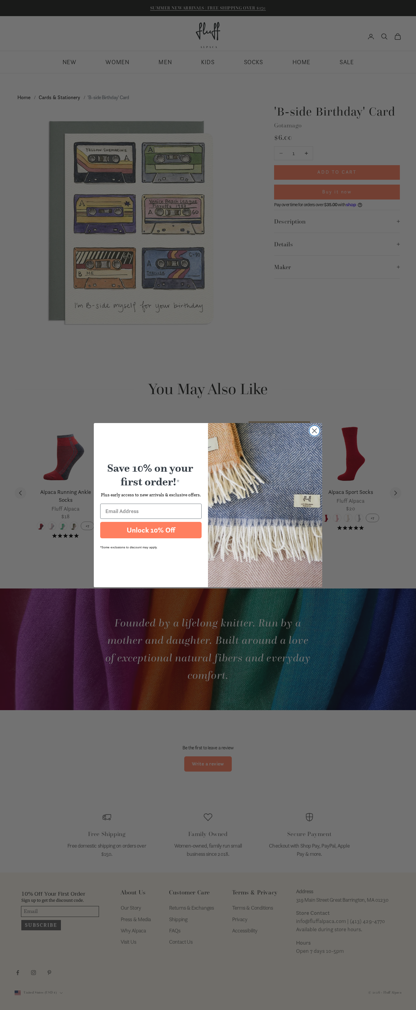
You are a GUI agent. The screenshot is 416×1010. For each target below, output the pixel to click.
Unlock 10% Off (151, 530)
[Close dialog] (314, 430)
